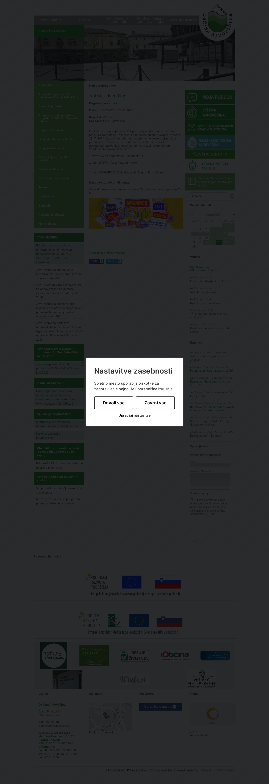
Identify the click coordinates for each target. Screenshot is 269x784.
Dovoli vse (114, 402)
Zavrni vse (155, 402)
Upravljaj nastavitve (135, 415)
